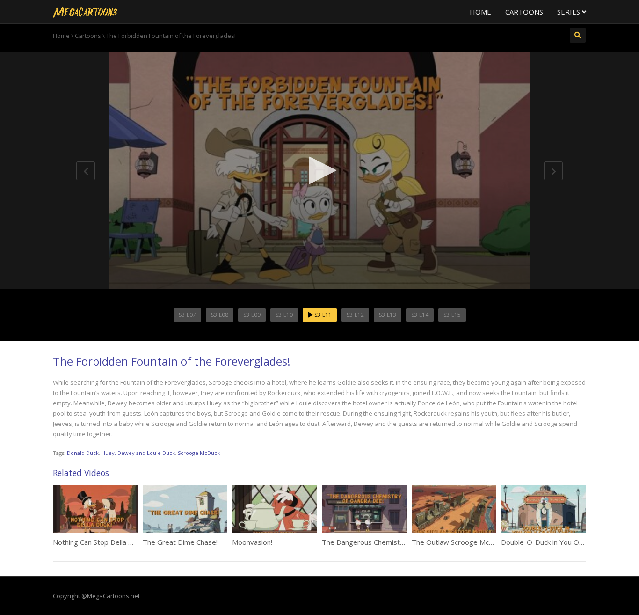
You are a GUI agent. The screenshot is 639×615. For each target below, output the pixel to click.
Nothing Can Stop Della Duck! (99, 542)
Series (569, 11)
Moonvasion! (252, 542)
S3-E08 (219, 315)
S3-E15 (452, 315)
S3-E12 (355, 315)
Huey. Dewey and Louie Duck (138, 452)
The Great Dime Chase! (180, 542)
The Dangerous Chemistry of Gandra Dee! (389, 542)
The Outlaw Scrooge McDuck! (459, 542)
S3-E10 (284, 315)
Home (480, 11)
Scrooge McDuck (199, 452)
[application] (319, 170)
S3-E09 (252, 315)
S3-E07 (187, 315)
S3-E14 (419, 315)
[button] (319, 170)
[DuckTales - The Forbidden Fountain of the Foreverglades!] (85, 11)
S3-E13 (387, 315)
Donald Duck (83, 452)
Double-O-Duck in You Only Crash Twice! (566, 542)
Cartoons (524, 11)
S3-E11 (322, 315)
